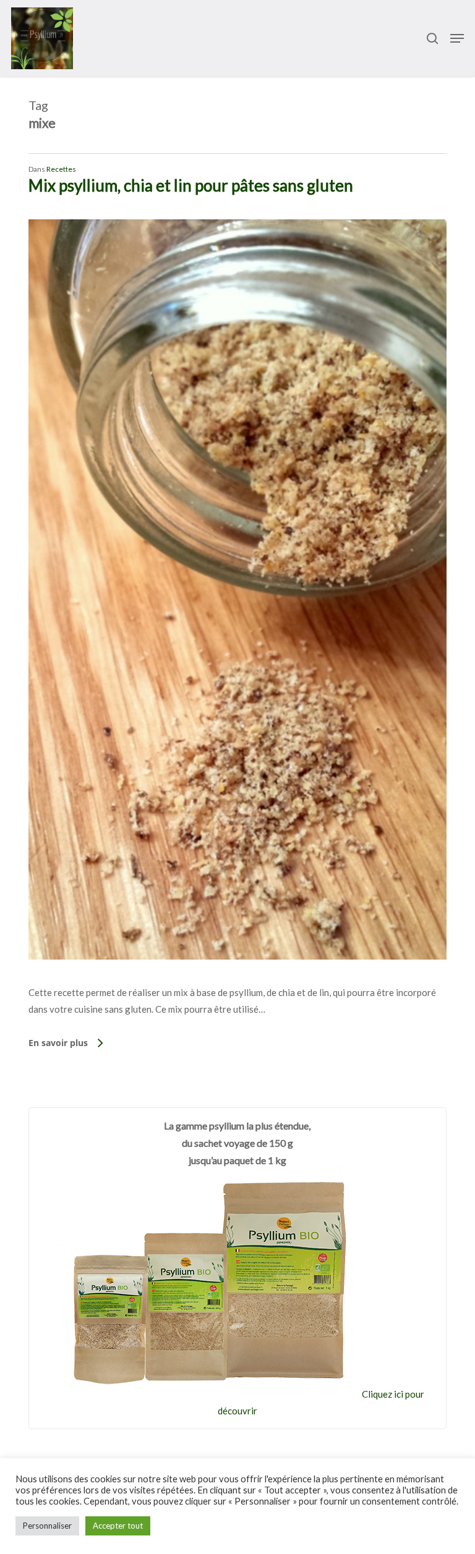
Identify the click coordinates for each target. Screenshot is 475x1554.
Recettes (61, 169)
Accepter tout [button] (118, 1526)
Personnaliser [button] (47, 1526)
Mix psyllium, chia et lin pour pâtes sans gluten (190, 185)
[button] (457, 38)
